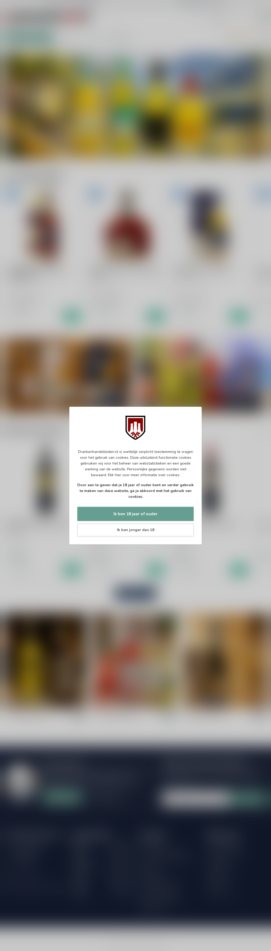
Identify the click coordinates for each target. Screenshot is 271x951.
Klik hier (114, 474)
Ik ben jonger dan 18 (135, 529)
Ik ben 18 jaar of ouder (135, 514)
